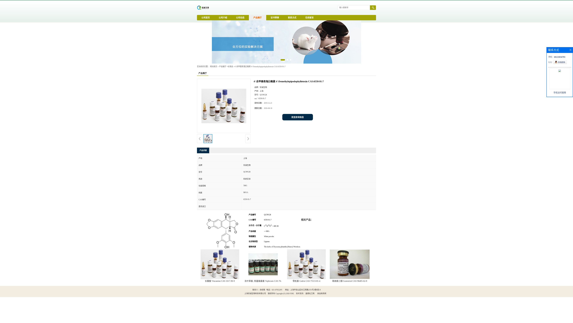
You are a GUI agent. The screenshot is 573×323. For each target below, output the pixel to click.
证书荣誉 (275, 17)
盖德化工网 (309, 293)
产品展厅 (257, 17)
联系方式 (292, 17)
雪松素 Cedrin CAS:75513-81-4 (306, 281)
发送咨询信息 (297, 117)
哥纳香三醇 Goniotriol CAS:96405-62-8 (349, 281)
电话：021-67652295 (274, 290)
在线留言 (309, 17)
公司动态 (240, 17)
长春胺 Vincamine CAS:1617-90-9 (220, 281)
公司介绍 (223, 17)
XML (292, 293)
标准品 (230, 66)
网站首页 (213, 66)
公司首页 (205, 17)
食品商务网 (321, 293)
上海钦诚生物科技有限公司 (255, 293)
